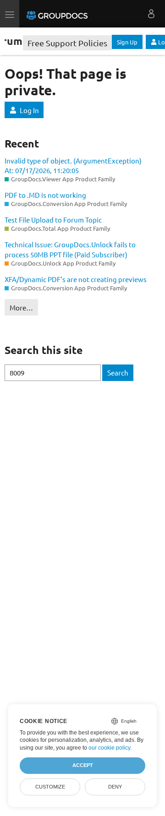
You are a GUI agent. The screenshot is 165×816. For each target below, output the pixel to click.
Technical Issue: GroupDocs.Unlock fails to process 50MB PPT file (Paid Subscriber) (70, 249)
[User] (151, 13)
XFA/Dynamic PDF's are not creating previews (76, 279)
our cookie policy (109, 748)
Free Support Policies (67, 43)
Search (117, 372)
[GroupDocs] (57, 13)
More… (21, 307)
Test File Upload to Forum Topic (53, 219)
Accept (82, 765)
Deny (115, 786)
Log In (29, 110)
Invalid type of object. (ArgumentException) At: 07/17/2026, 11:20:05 (73, 165)
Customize (50, 786)
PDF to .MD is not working (45, 194)
